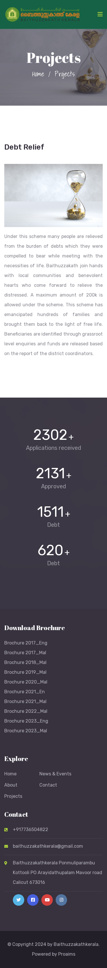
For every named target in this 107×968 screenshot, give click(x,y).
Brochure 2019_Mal (25, 672)
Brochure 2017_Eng (25, 643)
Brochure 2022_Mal (25, 711)
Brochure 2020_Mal (25, 682)
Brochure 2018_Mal (25, 662)
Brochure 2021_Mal (25, 701)
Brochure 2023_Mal (25, 730)
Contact (48, 785)
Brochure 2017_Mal (25, 652)
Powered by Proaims (53, 954)
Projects (13, 796)
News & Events (55, 774)
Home (38, 73)
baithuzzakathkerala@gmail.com (48, 846)
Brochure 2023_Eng (26, 721)
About (10, 785)
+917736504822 (30, 829)
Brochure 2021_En (24, 691)
